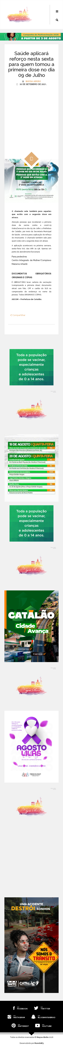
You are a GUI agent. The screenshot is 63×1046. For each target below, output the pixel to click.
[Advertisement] (31, 117)
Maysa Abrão (33, 81)
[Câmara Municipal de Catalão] (31, 746)
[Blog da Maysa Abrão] (31, 410)
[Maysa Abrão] (19, 14)
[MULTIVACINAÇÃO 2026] (31, 367)
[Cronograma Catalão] (31, 468)
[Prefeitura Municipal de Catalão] (31, 626)
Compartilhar (18, 315)
